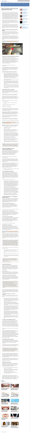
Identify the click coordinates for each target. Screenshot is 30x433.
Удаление (13, 3)
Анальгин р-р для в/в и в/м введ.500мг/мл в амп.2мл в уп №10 (24, 24)
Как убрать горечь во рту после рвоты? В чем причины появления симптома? (25, 16)
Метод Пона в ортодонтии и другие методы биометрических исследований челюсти (26, 13)
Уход (16, 3)
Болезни (10, 3)
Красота (3, 3)
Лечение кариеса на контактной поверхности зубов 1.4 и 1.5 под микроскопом (25, 22)
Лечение (23, 3)
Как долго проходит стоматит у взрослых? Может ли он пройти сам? (25, 19)
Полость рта (7, 3)
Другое (3, 5)
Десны (26, 3)
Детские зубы (19, 3)
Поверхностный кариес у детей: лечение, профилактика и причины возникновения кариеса (25, 27)
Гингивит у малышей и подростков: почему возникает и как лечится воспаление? (25, 10)
